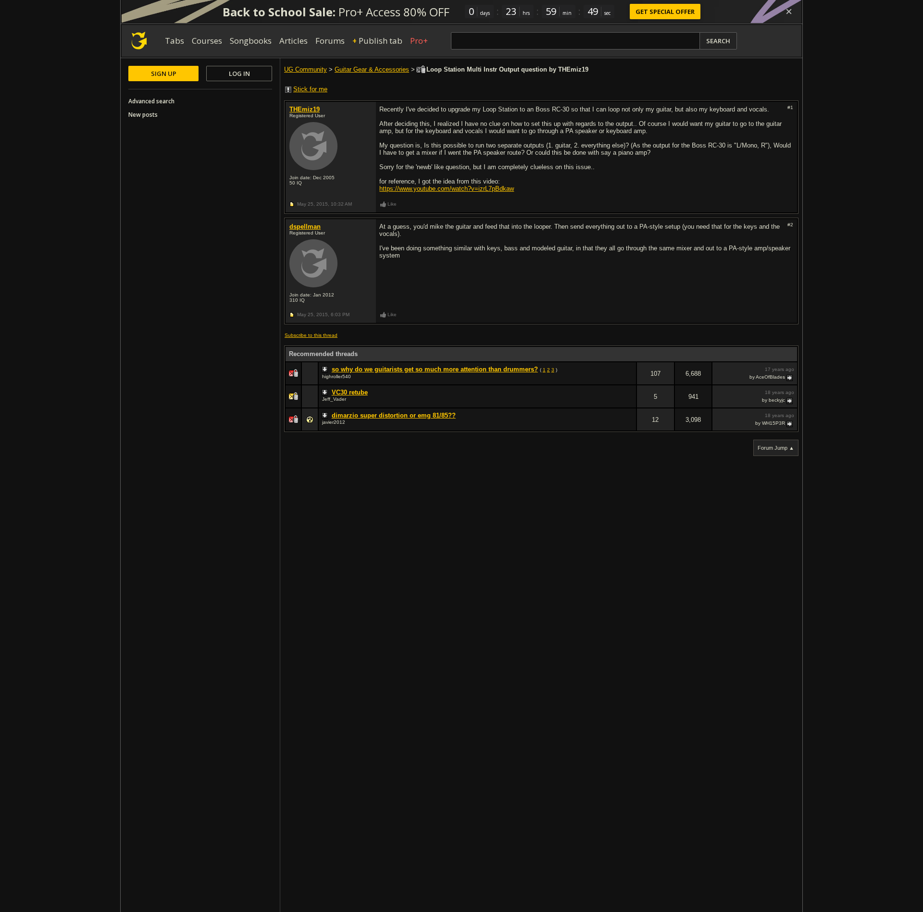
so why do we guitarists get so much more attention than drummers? (435, 369)
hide (629, 379)
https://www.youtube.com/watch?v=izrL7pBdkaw (446, 188)
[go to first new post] (326, 369)
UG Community (305, 69)
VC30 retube (350, 392)
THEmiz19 (304, 109)
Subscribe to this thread (311, 335)
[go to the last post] (790, 377)
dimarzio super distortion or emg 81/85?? (394, 415)
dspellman (305, 226)
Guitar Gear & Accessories (372, 69)
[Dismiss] (789, 11)
